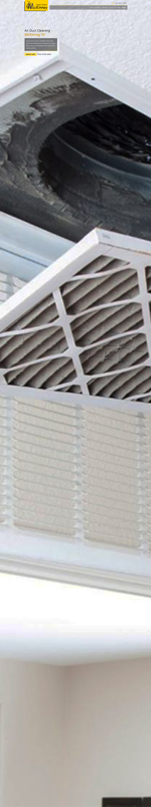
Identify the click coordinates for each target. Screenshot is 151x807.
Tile (115, 7)
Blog (119, 7)
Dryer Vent (97, 7)
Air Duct (111, 7)
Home (91, 7)
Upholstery (105, 7)
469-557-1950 (30, 54)
